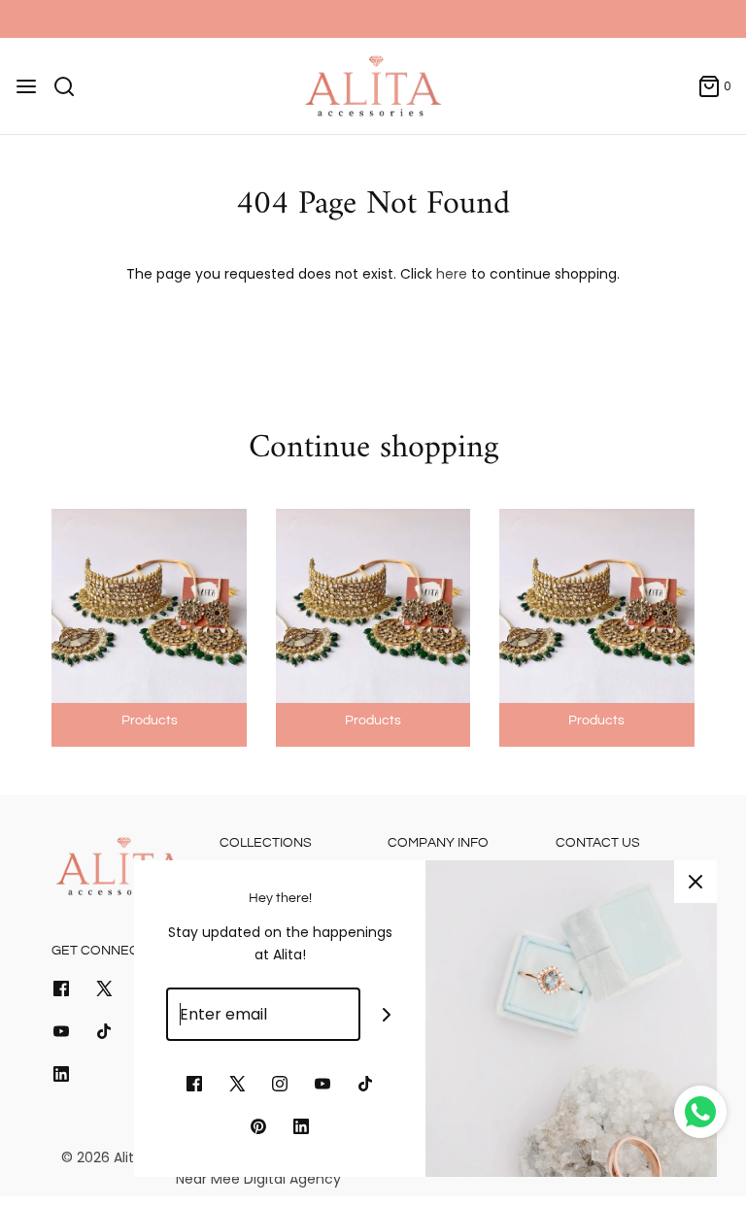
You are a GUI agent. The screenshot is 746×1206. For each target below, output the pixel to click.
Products (149, 720)
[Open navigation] (26, 86)
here (451, 274)
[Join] (387, 1014)
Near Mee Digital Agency (258, 1179)
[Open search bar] (71, 86)
